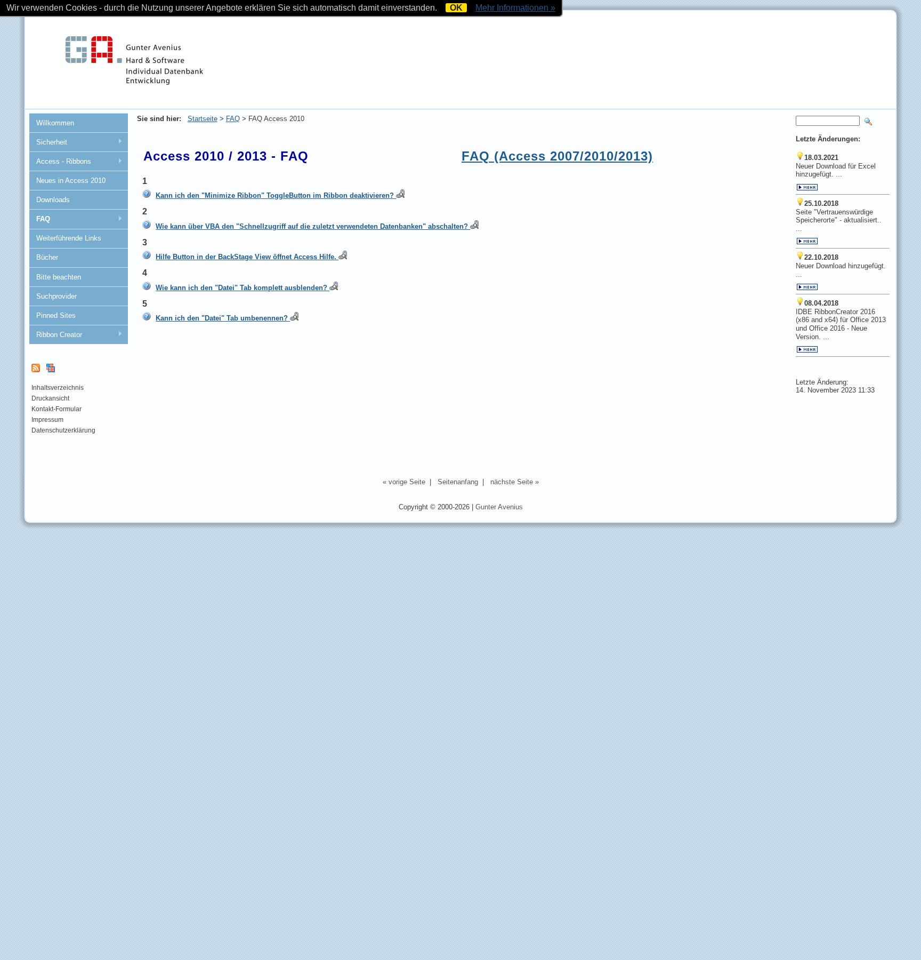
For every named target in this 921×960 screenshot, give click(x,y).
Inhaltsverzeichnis (57, 387)
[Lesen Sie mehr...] (807, 188)
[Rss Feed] (35, 370)
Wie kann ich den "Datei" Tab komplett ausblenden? (242, 288)
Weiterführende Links (68, 238)
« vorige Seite (404, 482)
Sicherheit (48, 142)
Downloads (53, 200)
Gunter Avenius (499, 507)
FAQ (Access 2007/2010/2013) (557, 156)
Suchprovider (56, 296)
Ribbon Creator (55, 335)
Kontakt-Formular (56, 409)
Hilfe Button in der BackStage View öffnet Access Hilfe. (247, 257)
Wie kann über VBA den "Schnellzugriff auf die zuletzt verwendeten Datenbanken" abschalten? (313, 226)
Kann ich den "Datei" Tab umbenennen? (223, 318)
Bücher (47, 257)
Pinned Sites (56, 315)
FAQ (39, 219)
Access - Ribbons (60, 161)
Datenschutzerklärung (63, 430)
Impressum (47, 419)
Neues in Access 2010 (71, 181)
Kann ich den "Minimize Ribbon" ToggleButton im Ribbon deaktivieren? (276, 195)
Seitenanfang (458, 482)
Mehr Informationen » (515, 7)
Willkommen (55, 123)
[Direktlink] (400, 195)
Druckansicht (50, 398)
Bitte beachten (58, 277)
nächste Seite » (514, 482)
